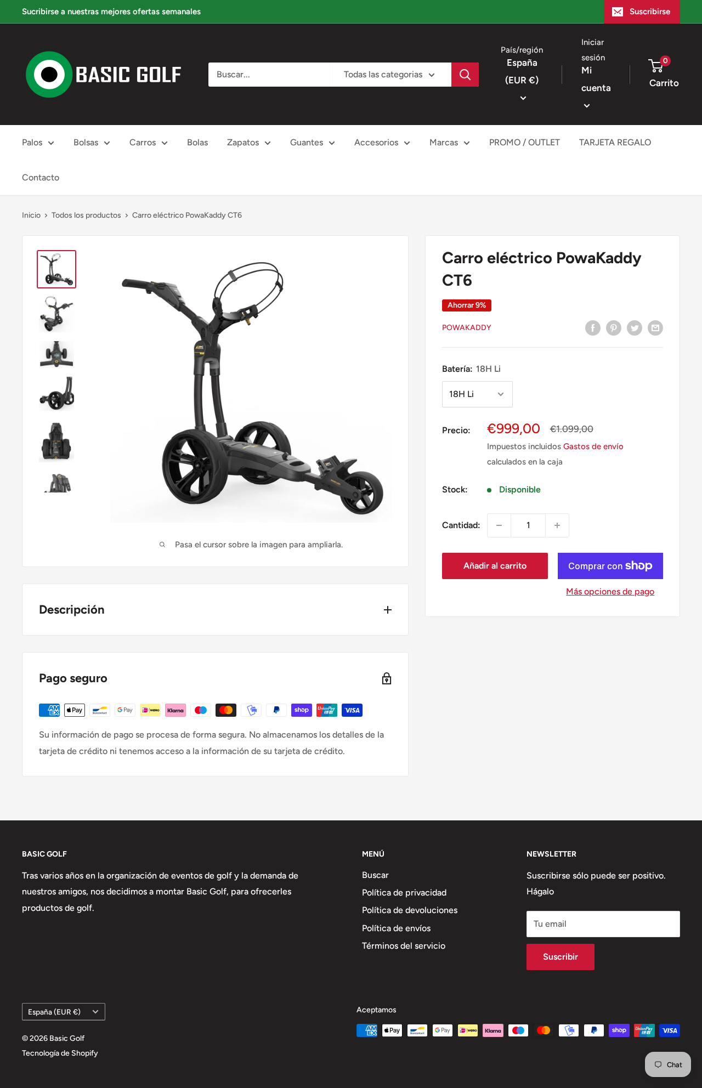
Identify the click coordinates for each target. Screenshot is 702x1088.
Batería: (471, 369)
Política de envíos (396, 928)
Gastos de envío (593, 446)
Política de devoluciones (409, 910)
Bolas (197, 142)
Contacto (40, 177)
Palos (32, 142)
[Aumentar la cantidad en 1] (557, 525)
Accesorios (376, 142)
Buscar (375, 875)
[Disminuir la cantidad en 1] (499, 525)
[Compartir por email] (655, 327)
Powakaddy (466, 327)
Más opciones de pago (610, 591)
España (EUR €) (54, 1011)
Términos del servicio (403, 945)
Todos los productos (86, 215)
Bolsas (85, 142)
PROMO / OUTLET (524, 142)
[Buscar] (465, 75)
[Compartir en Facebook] (593, 327)
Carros (142, 142)
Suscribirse (650, 11)
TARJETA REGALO (615, 142)
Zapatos (243, 142)
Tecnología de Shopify (60, 1053)
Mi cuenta (596, 79)
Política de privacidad (404, 892)
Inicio (31, 215)
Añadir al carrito (494, 565)
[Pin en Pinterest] (613, 327)
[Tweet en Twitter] (634, 327)
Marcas (443, 142)
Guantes (306, 142)
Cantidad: (461, 525)
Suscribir (560, 956)
